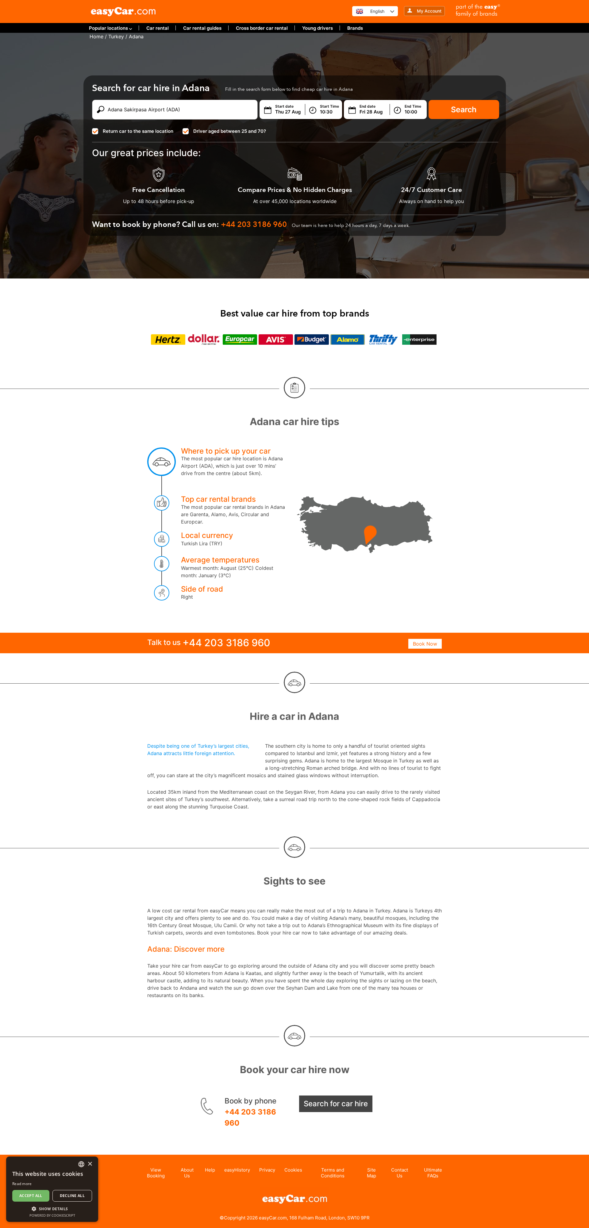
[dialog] (52, 1189)
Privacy (267, 1170)
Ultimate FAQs (433, 1173)
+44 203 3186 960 (250, 1117)
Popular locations (108, 28)
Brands (355, 28)
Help (210, 1170)
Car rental (157, 28)
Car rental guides (202, 28)
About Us (187, 1173)
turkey (116, 36)
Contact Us (399, 1173)
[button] (52, 1208)
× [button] (89, 1164)
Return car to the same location (138, 131)
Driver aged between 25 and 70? (229, 131)
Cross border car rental (262, 28)
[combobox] (81, 1164)
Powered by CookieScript (52, 1215)
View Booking (156, 1173)
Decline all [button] (72, 1195)
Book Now (425, 644)
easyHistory (237, 1170)
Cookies (293, 1170)
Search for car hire (336, 1103)
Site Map (371, 1173)
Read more (22, 1183)
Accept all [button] (30, 1195)
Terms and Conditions (333, 1173)
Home (96, 36)
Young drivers (317, 28)
